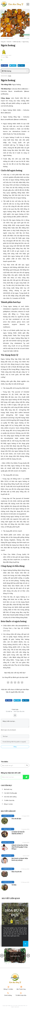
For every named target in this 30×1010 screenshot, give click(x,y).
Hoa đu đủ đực (16, 819)
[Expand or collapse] (27, 71)
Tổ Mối (14, 885)
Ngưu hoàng (8, 45)
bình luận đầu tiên (19, 711)
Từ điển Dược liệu (9, 800)
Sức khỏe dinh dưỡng (10, 796)
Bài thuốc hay (8, 789)
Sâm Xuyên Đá (17, 872)
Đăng (15, 746)
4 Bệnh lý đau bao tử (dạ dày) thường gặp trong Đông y (20, 847)
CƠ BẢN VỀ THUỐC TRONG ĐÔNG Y (18, 833)
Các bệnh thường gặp (10, 793)
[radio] (8, 683)
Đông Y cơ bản (8, 804)
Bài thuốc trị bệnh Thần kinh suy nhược (20, 859)
